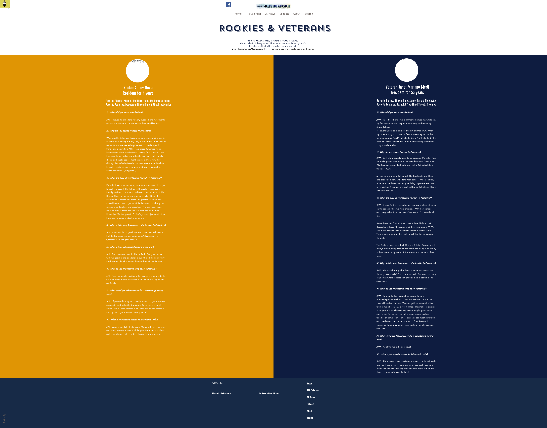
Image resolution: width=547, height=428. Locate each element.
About (309, 411)
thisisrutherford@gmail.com (250, 48)
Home (309, 383)
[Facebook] (228, 4)
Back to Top (4, 418)
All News (311, 397)
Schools (310, 404)
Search (310, 417)
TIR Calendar (313, 390)
